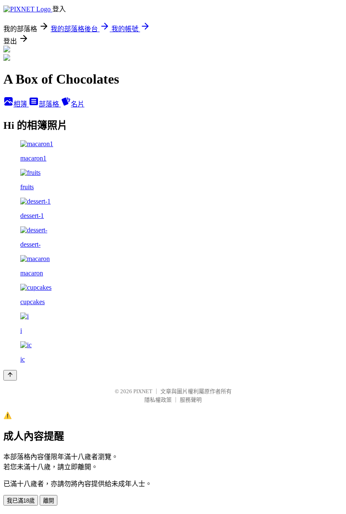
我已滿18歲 (21, 501)
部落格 (50, 104)
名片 (77, 104)
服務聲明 (191, 400)
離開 (48, 501)
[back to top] (10, 375)
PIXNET (142, 391)
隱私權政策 (158, 400)
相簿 (21, 104)
